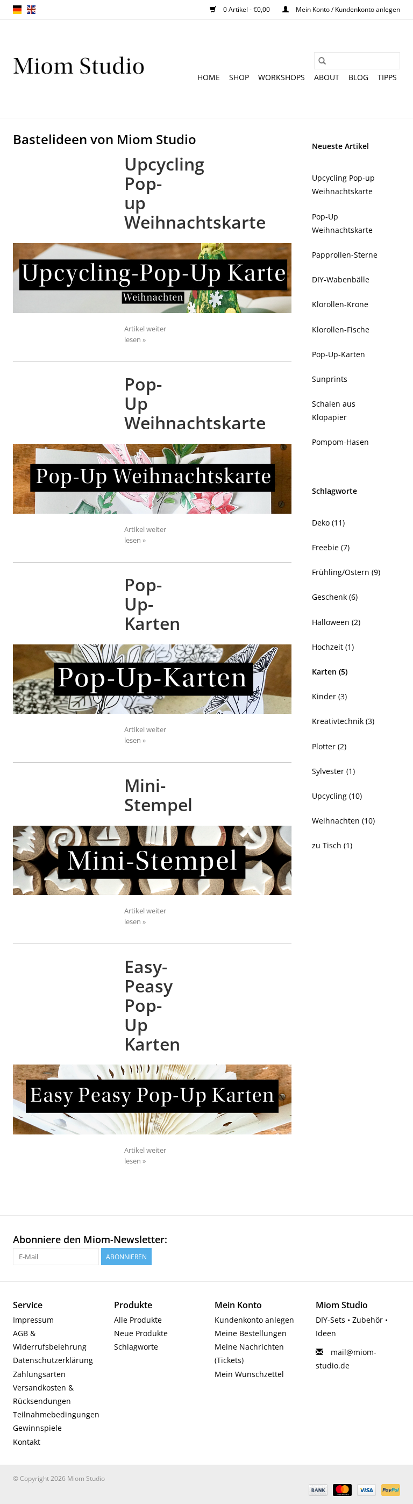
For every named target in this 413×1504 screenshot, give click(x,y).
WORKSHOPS (281, 77)
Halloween (336, 622)
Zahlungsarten (39, 1374)
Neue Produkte (141, 1333)
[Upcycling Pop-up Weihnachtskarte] (152, 278)
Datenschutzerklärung (53, 1360)
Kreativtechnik (343, 721)
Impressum (33, 1320)
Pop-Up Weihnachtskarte (342, 223)
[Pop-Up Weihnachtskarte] (152, 479)
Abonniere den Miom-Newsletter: (90, 1239)
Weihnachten (343, 820)
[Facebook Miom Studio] (333, 1239)
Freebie (331, 547)
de (17, 9)
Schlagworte (136, 1347)
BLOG (358, 77)
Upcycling (337, 796)
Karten (329, 671)
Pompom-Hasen (340, 442)
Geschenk (335, 597)
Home (208, 77)
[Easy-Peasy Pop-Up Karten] (152, 1099)
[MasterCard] (341, 1489)
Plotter (329, 746)
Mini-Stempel (158, 795)
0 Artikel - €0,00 (247, 9)
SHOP (239, 77)
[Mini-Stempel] (152, 861)
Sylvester (333, 771)
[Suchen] (322, 60)
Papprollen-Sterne (345, 255)
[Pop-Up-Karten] (152, 679)
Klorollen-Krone (340, 304)
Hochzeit (333, 647)
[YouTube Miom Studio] (372, 1239)
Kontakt (26, 1442)
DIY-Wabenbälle (340, 279)
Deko (328, 522)
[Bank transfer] (317, 1489)
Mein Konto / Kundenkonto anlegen (347, 9)
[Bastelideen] (79, 69)
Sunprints (329, 379)
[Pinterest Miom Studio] (352, 1239)
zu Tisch (332, 845)
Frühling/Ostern (346, 572)
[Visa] (365, 1489)
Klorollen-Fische (340, 329)
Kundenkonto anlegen (254, 1320)
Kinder (329, 696)
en (31, 9)
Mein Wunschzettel (249, 1374)
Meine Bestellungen (251, 1333)
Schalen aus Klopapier (333, 410)
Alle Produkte (138, 1320)
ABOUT (326, 77)
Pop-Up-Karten (152, 604)
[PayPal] (389, 1489)
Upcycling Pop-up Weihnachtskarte (343, 184)
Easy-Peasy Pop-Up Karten (152, 1005)
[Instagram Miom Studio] (391, 1239)
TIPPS (387, 77)
